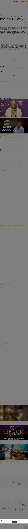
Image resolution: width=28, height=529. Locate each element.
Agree (14, 522)
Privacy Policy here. (18, 520)
